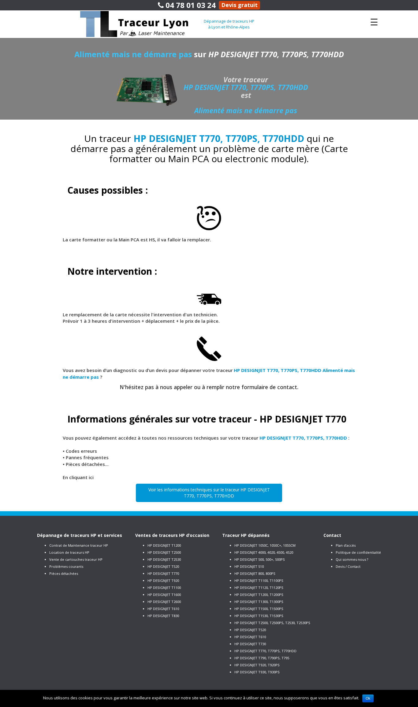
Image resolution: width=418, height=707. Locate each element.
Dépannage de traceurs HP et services (79, 535)
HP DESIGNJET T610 (163, 608)
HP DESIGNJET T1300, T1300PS (258, 601)
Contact (332, 535)
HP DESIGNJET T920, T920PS (257, 665)
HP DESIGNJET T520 (163, 566)
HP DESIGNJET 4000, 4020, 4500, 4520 (263, 552)
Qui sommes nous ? (352, 559)
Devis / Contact (348, 566)
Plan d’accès (346, 545)
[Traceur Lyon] (142, 23)
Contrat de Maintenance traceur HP (78, 545)
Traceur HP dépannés (246, 535)
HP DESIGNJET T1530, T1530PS (258, 615)
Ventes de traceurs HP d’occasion (172, 535)
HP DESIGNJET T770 (163, 573)
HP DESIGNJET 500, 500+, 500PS (259, 559)
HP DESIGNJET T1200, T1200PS (258, 594)
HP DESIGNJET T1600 (164, 594)
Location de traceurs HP (69, 552)
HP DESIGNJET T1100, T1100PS (258, 580)
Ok (368, 698)
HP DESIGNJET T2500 (164, 552)
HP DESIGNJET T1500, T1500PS (258, 608)
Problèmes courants (66, 566)
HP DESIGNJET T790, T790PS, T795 (261, 658)
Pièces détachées (63, 573)
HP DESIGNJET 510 (249, 566)
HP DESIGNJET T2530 (164, 559)
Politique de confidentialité (358, 552)
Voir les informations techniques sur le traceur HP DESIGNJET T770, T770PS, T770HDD (209, 493)
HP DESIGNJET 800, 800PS (254, 573)
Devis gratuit (239, 5)
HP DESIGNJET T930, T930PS (257, 672)
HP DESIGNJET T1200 (164, 545)
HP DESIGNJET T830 (163, 615)
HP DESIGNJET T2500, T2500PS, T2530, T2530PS (272, 622)
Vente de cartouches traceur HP (76, 559)
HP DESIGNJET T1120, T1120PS (258, 587)
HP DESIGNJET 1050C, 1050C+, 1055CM (265, 545)
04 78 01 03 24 (190, 5)
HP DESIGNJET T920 (163, 580)
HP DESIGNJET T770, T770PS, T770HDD (265, 651)
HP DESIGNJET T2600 (164, 601)
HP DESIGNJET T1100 (164, 587)
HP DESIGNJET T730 (250, 644)
